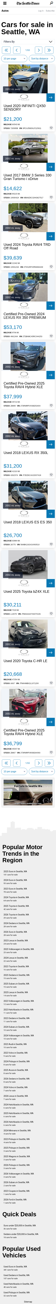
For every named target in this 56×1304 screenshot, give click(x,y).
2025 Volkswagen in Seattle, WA (19, 951)
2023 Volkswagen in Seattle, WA (19, 1002)
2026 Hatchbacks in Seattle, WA (18, 1123)
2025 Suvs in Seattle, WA (15, 873)
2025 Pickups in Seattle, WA (17, 1149)
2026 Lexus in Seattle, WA (16, 1097)
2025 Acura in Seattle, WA (16, 1071)
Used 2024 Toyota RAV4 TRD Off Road (27, 246)
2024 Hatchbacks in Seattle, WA (18, 1106)
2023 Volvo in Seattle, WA (16, 1054)
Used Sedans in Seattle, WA (17, 1277)
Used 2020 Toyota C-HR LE (25, 661)
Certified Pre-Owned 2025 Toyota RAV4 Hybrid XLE (24, 385)
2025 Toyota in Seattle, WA (16, 907)
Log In (41, 10)
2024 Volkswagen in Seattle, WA (19, 1037)
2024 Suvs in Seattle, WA (15, 881)
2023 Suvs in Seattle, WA (15, 890)
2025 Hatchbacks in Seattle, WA (18, 1115)
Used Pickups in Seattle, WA (17, 1294)
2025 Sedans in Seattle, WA (17, 976)
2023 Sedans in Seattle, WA (17, 1020)
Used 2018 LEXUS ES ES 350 (28, 522)
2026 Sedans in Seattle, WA (17, 1080)
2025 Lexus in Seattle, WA (16, 994)
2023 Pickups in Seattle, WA (17, 1140)
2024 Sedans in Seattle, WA (17, 925)
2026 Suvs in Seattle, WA (15, 933)
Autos (5, 10)
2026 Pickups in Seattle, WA (17, 1166)
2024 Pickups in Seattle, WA (17, 1063)
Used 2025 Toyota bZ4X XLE (26, 591)
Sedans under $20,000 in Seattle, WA (21, 1235)
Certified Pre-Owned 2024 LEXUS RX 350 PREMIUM (25, 315)
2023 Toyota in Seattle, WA (16, 968)
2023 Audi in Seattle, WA (15, 1046)
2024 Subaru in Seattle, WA (16, 1028)
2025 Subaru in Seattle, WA (16, 985)
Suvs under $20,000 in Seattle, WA (20, 1227)
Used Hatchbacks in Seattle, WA (18, 1285)
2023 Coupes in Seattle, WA (17, 1192)
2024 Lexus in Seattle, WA (16, 959)
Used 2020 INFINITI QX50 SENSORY (25, 107)
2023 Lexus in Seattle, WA (16, 942)
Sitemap (28, 1302)
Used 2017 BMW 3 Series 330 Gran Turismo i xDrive (27, 177)
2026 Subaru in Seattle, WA (16, 1184)
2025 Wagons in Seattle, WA (17, 1158)
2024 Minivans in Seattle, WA (17, 1132)
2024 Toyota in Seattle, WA (16, 899)
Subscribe (50, 10)
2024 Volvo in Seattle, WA (16, 1089)
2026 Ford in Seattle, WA (15, 1201)
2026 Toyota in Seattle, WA (16, 916)
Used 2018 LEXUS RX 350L (26, 453)
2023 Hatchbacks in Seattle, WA (18, 1011)
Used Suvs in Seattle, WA (15, 1268)
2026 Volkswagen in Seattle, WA (19, 1175)
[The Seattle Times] (28, 3)
